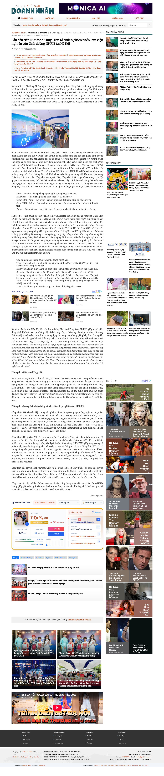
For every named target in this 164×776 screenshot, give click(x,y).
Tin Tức (25, 736)
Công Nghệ (122, 743)
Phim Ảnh (90, 739)
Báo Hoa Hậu (145, 765)
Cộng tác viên (34, 757)
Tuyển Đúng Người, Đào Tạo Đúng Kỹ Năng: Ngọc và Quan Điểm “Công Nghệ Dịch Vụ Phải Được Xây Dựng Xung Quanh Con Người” (57, 62)
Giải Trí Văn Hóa (98, 765)
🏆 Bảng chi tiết (75, 512)
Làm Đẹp (25, 743)
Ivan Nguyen (42, 765)
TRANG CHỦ (27, 18)
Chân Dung (58, 739)
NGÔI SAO (49, 18)
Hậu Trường (26, 739)
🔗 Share (56, 534)
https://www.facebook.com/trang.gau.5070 (84, 536)
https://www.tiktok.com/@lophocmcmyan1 (84, 543)
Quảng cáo (25, 757)
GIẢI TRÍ (96, 18)
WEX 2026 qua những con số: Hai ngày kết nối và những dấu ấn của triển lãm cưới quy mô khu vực (135, 52)
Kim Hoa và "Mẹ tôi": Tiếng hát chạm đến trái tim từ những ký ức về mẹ (136, 112)
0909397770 (126, 757)
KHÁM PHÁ (117, 18)
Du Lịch (121, 739)
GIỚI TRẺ (139, 18)
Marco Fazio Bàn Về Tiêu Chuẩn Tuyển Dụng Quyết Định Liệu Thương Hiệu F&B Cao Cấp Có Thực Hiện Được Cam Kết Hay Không (57, 69)
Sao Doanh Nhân (27, 752)
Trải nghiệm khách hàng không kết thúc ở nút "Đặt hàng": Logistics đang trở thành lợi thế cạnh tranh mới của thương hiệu (135, 78)
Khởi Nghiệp (58, 736)
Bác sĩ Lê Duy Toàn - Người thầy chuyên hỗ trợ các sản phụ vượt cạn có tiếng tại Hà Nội (136, 138)
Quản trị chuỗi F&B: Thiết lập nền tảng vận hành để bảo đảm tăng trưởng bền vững (134, 40)
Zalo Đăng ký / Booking (46, 502)
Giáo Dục (121, 736)
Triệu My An (39, 518)
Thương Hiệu (59, 743)
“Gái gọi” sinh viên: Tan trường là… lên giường (135, 88)
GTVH (105, 765)
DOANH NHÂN (73, 18)
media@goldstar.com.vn (79, 619)
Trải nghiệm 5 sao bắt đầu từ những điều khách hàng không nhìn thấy (135, 100)
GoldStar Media (26, 765)
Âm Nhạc (89, 743)
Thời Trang (90, 736)
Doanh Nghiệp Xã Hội (125, 765)
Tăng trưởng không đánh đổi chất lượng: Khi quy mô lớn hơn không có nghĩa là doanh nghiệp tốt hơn (136, 65)
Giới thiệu (16, 757)
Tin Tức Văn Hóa (136, 765)
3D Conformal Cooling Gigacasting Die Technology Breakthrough (135, 148)
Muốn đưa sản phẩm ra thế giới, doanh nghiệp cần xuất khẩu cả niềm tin (136, 126)
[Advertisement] (58, 609)
